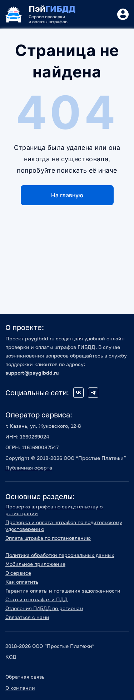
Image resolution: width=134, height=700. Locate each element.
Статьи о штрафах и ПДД (36, 599)
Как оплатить (21, 582)
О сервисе (18, 573)
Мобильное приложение (35, 564)
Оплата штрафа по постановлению (48, 538)
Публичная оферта (28, 468)
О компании (20, 688)
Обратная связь (24, 677)
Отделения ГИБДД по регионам (44, 608)
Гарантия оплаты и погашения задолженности (62, 591)
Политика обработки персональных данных (59, 555)
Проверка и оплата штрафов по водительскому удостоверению (63, 525)
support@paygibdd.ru (32, 373)
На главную (67, 195)
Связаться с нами (27, 617)
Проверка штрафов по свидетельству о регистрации (54, 509)
